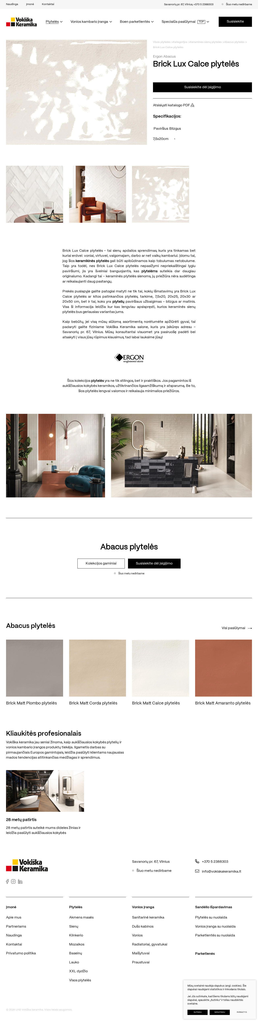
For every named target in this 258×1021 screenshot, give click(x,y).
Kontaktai (14, 944)
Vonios (137, 935)
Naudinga (14, 935)
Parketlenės (205, 953)
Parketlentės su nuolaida (215, 935)
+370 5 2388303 (203, 4)
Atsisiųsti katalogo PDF (172, 105)
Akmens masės (81, 917)
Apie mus (13, 917)
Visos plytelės (162, 42)
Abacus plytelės (234, 42)
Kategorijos (180, 42)
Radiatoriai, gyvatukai (149, 944)
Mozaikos (76, 944)
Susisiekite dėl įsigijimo (202, 87)
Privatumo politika (21, 953)
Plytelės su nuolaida (211, 917)
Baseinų (75, 953)
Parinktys (242, 1012)
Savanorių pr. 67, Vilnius (178, 4)
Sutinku (198, 1012)
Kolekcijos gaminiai (101, 563)
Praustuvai (141, 962)
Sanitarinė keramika (148, 917)
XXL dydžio (78, 971)
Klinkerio (76, 935)
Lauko (74, 962)
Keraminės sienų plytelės (206, 42)
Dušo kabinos (142, 926)
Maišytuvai (141, 953)
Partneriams (16, 926)
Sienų (73, 926)
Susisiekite (235, 21)
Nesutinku (219, 1012)
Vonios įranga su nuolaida (215, 926)
